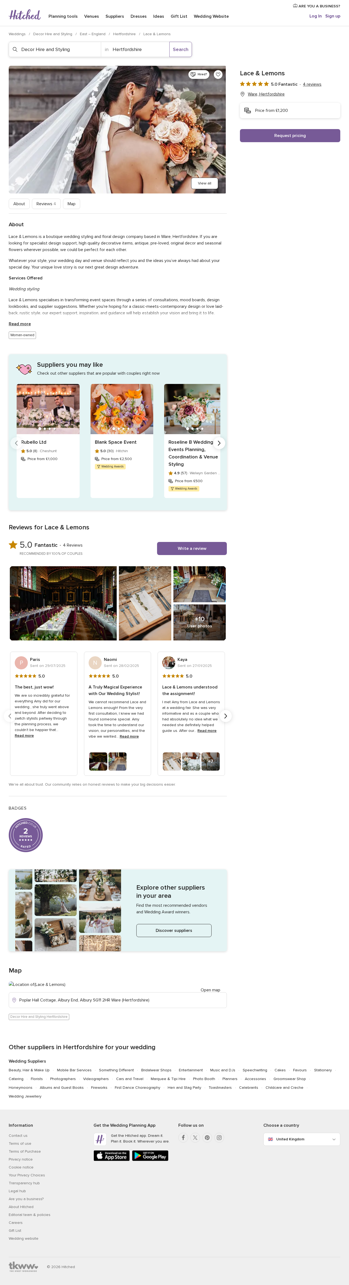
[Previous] (16, 443)
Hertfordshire (125, 34)
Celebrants (248, 1087)
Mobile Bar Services (74, 1070)
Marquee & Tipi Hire (168, 1079)
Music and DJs (222, 1070)
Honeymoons (20, 1087)
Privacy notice (21, 1159)
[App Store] (112, 1160)
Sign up (332, 16)
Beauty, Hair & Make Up (29, 1070)
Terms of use (20, 1143)
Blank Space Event (116, 442)
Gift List (179, 16)
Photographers (63, 1079)
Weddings (18, 34)
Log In (315, 16)
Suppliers (115, 16)
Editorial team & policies (29, 1214)
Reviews (46, 204)
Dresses (139, 16)
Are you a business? (26, 1199)
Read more (20, 324)
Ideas (158, 16)
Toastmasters (220, 1087)
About (19, 204)
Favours (300, 1070)
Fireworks (99, 1087)
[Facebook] (183, 1138)
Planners (229, 1079)
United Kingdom (290, 1139)
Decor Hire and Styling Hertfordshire (39, 1017)
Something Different (116, 1070)
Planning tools (63, 16)
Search (180, 49)
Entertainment (191, 1070)
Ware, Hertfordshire (266, 94)
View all (204, 183)
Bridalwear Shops (156, 1070)
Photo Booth (204, 1079)
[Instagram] (219, 1138)
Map (72, 204)
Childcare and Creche (284, 1087)
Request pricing (290, 135)
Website (211, 16)
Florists (37, 1079)
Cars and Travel (129, 1079)
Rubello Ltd (33, 442)
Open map (210, 990)
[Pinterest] (207, 1138)
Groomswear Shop (289, 1079)
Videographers (96, 1079)
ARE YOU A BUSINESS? (318, 6)
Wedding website (23, 1238)
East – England (93, 34)
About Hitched (21, 1206)
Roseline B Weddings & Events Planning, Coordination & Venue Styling (194, 453)
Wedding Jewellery (25, 1096)
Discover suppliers (174, 930)
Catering (16, 1079)
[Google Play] (150, 1160)
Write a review (192, 548)
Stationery (323, 1070)
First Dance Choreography (137, 1087)
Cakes (280, 1070)
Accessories (255, 1079)
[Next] (219, 443)
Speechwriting (255, 1070)
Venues (91, 16)
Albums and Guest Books (62, 1087)
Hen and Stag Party (184, 1087)
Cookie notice (21, 1167)
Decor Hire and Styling (53, 34)
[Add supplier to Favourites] (218, 74)
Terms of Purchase (25, 1151)
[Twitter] (195, 1138)
